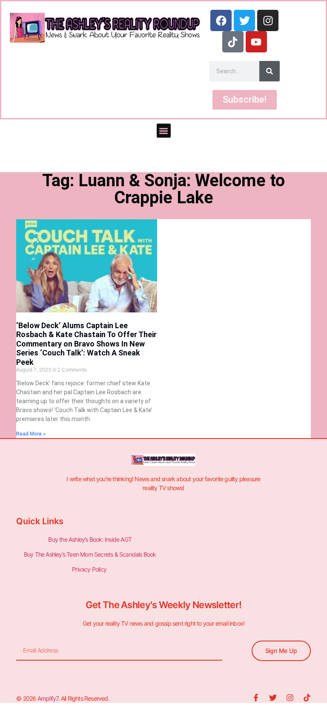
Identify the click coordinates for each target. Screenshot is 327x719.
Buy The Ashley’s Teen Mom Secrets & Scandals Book (90, 554)
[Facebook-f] (256, 698)
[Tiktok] (233, 41)
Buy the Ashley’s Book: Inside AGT (90, 539)
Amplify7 (47, 698)
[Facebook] (221, 20)
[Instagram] (267, 20)
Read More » (31, 434)
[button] (164, 131)
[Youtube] (256, 41)
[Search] (269, 71)
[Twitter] (244, 20)
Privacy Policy (90, 569)
